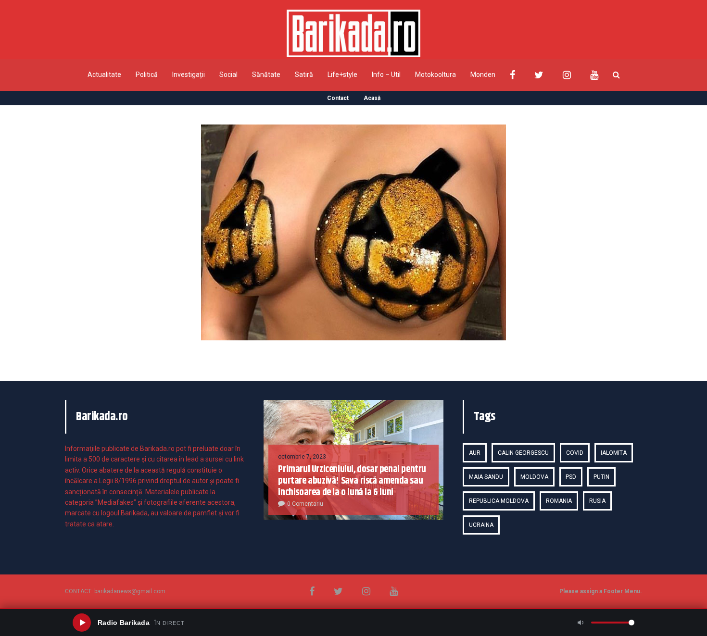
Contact (338, 98)
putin (601, 477)
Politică (147, 74)
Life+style (342, 74)
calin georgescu (523, 452)
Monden (482, 74)
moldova (534, 477)
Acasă (372, 98)
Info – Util (386, 74)
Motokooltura (435, 74)
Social (228, 74)
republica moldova (499, 501)
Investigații (188, 74)
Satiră (304, 74)
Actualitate (104, 74)
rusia (597, 501)
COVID (574, 452)
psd (571, 477)
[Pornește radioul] (82, 622)
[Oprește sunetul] (580, 622)
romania (559, 501)
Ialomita (614, 452)
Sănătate (266, 74)
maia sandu (486, 477)
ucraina (481, 525)
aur (474, 452)
